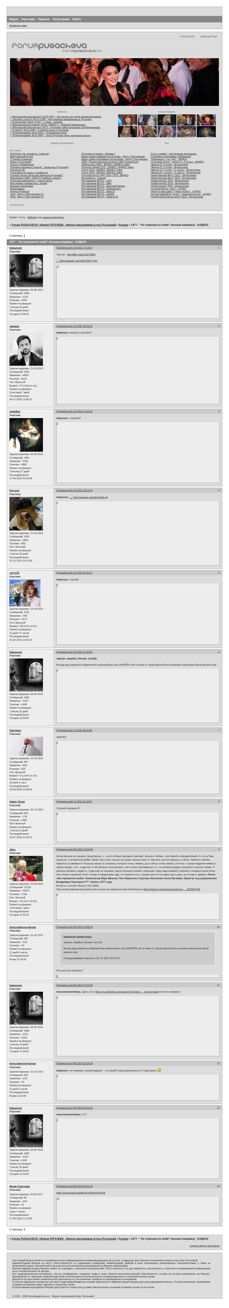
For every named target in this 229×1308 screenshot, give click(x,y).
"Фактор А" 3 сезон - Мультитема (169, 164)
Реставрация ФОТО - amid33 (97, 194)
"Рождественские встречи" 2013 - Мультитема (177, 196)
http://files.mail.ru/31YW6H (81, 254)
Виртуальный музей (21, 156)
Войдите (32, 217)
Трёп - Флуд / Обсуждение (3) (27, 196)
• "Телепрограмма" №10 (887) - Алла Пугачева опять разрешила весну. (50, 135)
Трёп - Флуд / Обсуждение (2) (27, 194)
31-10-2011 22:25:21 (81, 572)
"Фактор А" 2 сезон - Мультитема (169, 167)
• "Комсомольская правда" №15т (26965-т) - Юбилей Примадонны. (48, 124)
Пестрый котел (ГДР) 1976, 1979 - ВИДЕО (105, 175)
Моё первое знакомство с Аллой (28, 183)
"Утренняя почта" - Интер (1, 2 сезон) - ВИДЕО (177, 161)
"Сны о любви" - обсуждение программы (174, 153)
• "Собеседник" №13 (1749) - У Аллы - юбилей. (36, 122)
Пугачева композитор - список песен (31, 180)
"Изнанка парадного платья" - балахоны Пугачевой (39, 167)
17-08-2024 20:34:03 (81, 1108)
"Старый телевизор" (21, 159)
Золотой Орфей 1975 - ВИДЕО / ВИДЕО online (107, 167)
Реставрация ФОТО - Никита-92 (99, 196)
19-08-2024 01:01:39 (81, 1186)
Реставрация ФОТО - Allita (96, 183)
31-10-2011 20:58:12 (81, 326)
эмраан (14, 326)
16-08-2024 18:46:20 (81, 927)
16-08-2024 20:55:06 (81, 985)
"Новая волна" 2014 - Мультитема (170, 183)
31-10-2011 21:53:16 (81, 411)
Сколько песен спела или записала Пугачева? (36, 175)
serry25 (14, 573)
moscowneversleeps (22, 927)
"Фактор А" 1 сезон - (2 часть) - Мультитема (175, 172)
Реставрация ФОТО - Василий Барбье (103, 186)
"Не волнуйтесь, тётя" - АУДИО (168, 188)
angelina (14, 411)
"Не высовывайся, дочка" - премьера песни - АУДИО (181, 194)
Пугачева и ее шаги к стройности (29, 172)
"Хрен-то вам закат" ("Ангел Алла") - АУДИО (176, 191)
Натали (14, 490)
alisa (12, 849)
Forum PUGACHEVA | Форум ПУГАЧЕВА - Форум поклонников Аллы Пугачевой (64, 225)
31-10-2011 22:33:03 (81, 652)
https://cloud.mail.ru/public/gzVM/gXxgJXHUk (80, 1192)
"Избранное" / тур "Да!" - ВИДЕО (169, 159)
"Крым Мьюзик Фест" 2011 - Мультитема (173, 178)
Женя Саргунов (19, 1186)
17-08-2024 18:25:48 (81, 1063)
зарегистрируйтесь (53, 217)
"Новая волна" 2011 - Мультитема (170, 180)
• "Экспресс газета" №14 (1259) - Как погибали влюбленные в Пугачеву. (51, 119)
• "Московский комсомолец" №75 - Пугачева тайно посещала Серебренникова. (55, 127)
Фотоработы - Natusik (93, 178)
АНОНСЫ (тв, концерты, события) (29, 153)
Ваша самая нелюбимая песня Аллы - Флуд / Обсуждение (114, 159)
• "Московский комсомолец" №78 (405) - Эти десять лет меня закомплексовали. (56, 116)
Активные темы (18, 25)
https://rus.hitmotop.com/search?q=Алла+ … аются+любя (127, 991)
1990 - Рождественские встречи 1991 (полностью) (109, 161)
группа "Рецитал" (20, 191)
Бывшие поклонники (21, 186)
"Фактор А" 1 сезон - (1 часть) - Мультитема (175, 170)
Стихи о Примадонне (22, 164)
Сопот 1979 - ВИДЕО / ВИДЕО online (102, 172)
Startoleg (15, 730)
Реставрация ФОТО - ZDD (96, 180)
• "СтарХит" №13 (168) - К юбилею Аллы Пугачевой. (39, 130)
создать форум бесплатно (205, 1245)
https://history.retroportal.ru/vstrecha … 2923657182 (171, 889)
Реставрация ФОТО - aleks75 (98, 191)
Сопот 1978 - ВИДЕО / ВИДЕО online (102, 170)
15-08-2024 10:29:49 (81, 849)
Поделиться (63, 247)
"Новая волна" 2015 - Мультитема (170, 186)
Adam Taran (17, 801)
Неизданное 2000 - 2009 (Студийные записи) (35, 178)
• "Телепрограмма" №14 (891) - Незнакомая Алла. (38, 132)
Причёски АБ (17, 170)
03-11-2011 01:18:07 (81, 801)
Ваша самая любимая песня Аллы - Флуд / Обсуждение (113, 156)
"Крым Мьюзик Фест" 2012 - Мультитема (173, 175)
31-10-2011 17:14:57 (81, 247)
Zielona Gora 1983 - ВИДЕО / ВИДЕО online (105, 164)
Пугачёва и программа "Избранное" (171, 156)
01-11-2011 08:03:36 (81, 730)
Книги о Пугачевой (20, 161)
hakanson (15, 248)
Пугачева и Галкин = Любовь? (98, 153)
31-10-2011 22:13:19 (81, 490)
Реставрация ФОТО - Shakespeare (101, 188)
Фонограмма (17, 188)
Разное (123, 225)
